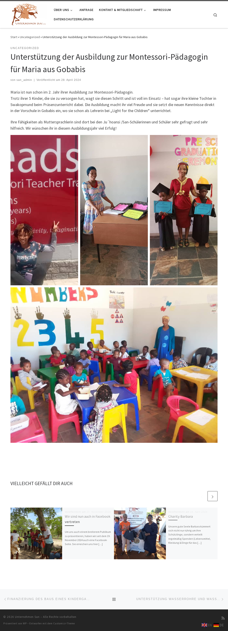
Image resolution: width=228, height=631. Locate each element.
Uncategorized (30, 37)
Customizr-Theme (64, 623)
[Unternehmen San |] (28, 14)
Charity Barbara (180, 516)
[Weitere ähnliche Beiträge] (213, 496)
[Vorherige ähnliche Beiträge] (202, 496)
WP (25, 623)
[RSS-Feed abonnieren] (223, 618)
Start (13, 37)
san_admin (24, 80)
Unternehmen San (27, 617)
